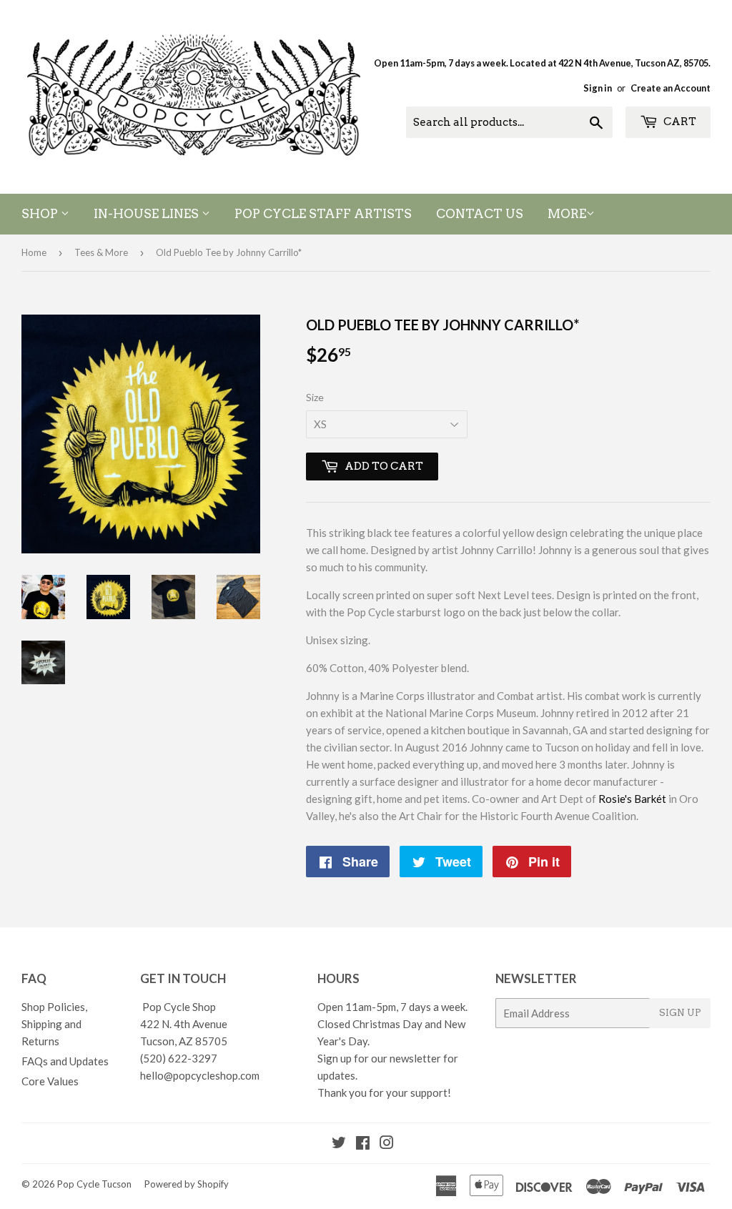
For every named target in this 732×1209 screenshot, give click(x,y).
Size (315, 397)
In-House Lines (148, 214)
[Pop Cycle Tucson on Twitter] (339, 1144)
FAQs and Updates (65, 1061)
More (567, 214)
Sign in (597, 88)
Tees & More (101, 252)
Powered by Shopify (186, 1184)
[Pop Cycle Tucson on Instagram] (387, 1144)
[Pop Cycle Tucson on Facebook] (362, 1144)
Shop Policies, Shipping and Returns (54, 1023)
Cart (678, 121)
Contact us (479, 214)
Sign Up (680, 1012)
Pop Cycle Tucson (94, 1184)
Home (33, 252)
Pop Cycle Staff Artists (323, 214)
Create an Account (670, 88)
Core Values (50, 1081)
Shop (41, 214)
